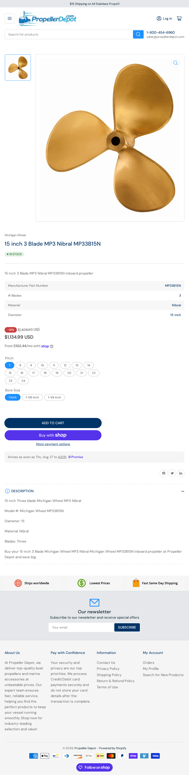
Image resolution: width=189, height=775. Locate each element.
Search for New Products (163, 675)
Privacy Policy (108, 668)
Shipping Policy (109, 675)
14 (88, 365)
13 (77, 365)
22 (94, 373)
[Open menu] (10, 18)
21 (81, 373)
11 (54, 365)
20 (69, 373)
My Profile (151, 668)
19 (57, 373)
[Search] (138, 34)
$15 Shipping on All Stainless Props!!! (94, 4)
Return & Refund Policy (115, 681)
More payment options (53, 444)
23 (10, 381)
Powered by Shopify (112, 748)
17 (33, 373)
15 (10, 373)
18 (45, 373)
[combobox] (74, 34)
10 (42, 365)
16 (22, 373)
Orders (148, 662)
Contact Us (106, 662)
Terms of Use (107, 687)
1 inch (13, 397)
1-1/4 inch (54, 397)
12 (65, 365)
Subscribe (127, 627)
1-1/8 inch (32, 397)
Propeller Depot (85, 748)
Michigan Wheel (15, 235)
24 (23, 381)
